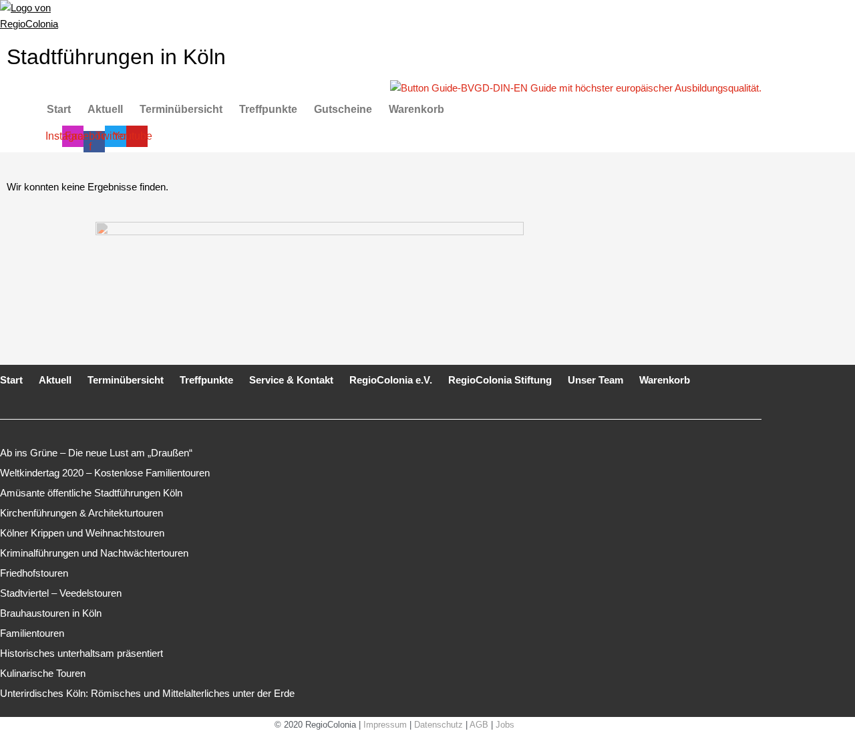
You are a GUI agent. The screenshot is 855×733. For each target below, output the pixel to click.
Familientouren (32, 633)
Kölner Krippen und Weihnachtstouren (82, 533)
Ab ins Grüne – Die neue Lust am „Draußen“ (96, 452)
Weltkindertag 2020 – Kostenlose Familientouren (105, 472)
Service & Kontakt (291, 380)
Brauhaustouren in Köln (51, 613)
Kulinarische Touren (43, 673)
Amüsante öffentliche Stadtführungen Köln (91, 492)
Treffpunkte (268, 109)
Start (59, 109)
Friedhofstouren (34, 573)
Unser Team (595, 380)
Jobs (505, 725)
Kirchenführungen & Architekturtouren (81, 513)
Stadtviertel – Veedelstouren (61, 593)
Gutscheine (343, 109)
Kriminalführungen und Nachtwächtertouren (94, 553)
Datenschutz (438, 725)
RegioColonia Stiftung (500, 380)
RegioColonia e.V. (390, 380)
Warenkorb (416, 109)
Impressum (385, 725)
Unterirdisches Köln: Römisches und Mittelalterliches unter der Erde (147, 693)
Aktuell (105, 109)
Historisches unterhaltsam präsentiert (81, 653)
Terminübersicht (181, 109)
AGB (479, 725)
